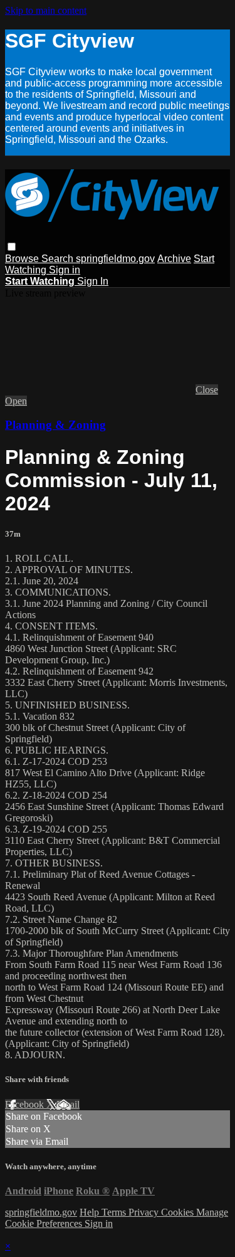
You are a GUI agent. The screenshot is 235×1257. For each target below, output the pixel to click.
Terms (115, 1212)
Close (207, 389)
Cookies (178, 1212)
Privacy (144, 1212)
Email (68, 1104)
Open (16, 401)
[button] (12, 247)
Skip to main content (45, 10)
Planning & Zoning (55, 424)
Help (91, 1212)
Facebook (25, 1104)
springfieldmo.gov (115, 258)
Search (58, 258)
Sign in (64, 270)
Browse (23, 258)
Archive (174, 258)
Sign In (92, 281)
